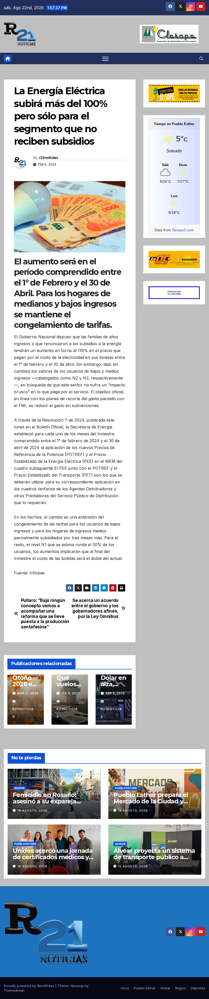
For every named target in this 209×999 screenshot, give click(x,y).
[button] (201, 58)
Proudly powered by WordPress (29, 986)
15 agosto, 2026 (133, 866)
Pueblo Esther (126, 788)
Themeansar (14, 990)
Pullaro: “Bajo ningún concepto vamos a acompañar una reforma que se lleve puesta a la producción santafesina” (45, 613)
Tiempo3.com (183, 230)
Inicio (125, 988)
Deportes (198, 988)
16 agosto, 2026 (32, 866)
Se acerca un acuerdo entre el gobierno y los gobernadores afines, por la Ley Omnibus (95, 608)
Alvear (120, 843)
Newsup (77, 986)
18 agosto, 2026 (133, 810)
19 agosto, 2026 (32, 810)
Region (19, 788)
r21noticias (48, 157)
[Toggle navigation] (105, 58)
